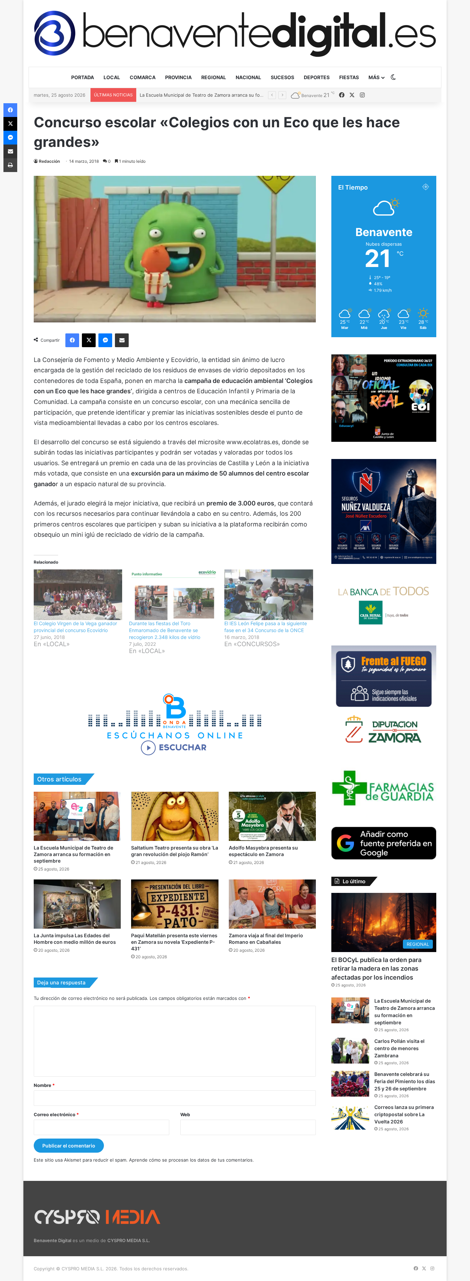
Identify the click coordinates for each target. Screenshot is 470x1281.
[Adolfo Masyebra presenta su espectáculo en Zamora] (272, 816)
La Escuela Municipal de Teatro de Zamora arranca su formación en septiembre (73, 854)
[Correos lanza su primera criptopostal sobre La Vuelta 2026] (350, 1117)
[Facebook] (72, 340)
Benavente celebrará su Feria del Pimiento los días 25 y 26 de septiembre (404, 1081)
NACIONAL (248, 77)
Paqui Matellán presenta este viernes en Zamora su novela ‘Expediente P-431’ (174, 941)
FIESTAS (349, 77)
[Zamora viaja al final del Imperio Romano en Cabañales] (272, 904)
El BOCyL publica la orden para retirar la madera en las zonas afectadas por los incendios (376, 968)
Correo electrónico (56, 1114)
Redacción (49, 161)
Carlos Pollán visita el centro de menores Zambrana (195, 95)
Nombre (44, 1085)
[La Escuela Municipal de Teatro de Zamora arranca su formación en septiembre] (77, 816)
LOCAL (112, 77)
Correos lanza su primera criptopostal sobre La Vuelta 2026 (404, 1114)
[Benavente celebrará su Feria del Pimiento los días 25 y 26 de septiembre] (350, 1084)
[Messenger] (105, 340)
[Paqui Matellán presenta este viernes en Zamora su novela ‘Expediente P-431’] (174, 904)
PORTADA (82, 77)
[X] (89, 340)
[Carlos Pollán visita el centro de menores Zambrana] (350, 1051)
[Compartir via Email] (122, 340)
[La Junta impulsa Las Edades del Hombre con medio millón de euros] (77, 904)
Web (185, 1114)
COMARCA (143, 77)
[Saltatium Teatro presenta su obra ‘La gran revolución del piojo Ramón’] (174, 816)
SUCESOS (282, 77)
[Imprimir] (10, 165)
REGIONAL (213, 77)
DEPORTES (317, 77)
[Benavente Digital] (235, 33)
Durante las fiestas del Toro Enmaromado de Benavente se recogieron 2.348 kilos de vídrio (164, 630)
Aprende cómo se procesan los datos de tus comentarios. (191, 1160)
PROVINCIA (178, 77)
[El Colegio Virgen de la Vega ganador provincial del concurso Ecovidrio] (78, 594)
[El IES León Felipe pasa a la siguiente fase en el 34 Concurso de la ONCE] (268, 594)
